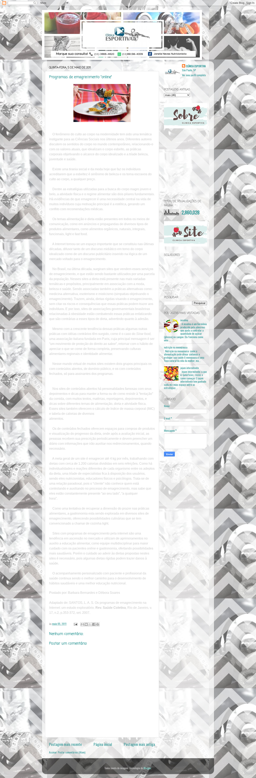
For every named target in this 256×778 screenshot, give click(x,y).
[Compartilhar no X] (90, 624)
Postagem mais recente (65, 744)
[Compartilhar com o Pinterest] (98, 624)
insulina (184, 320)
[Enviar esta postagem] (75, 624)
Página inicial (103, 744)
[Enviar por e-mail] (82, 624)
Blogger (147, 768)
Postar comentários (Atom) (71, 752)
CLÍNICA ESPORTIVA (196, 66)
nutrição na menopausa (175, 347)
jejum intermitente (189, 368)
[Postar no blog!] (86, 624)
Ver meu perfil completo (194, 75)
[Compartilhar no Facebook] (94, 624)
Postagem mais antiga (139, 744)
